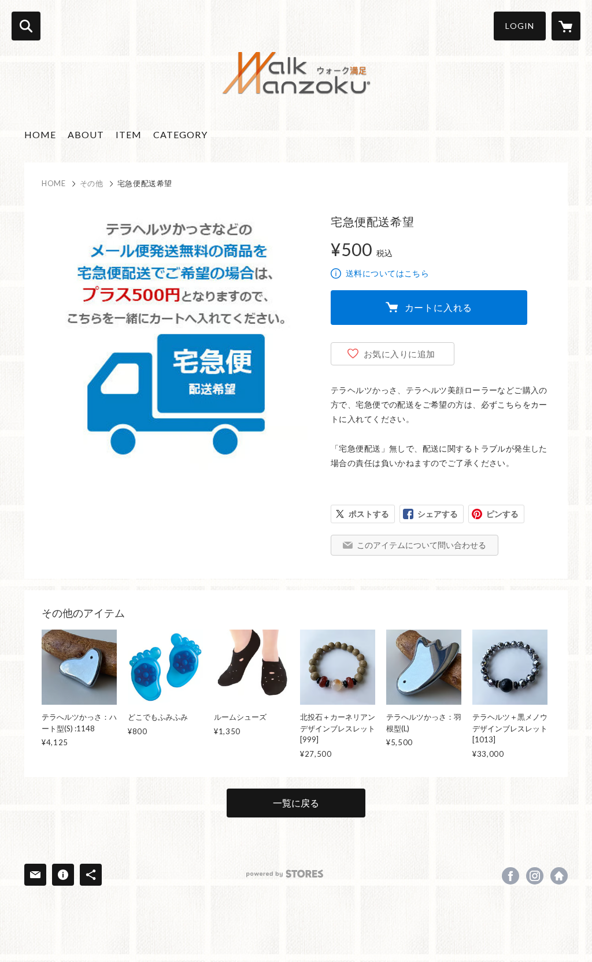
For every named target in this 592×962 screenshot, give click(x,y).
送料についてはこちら (387, 273)
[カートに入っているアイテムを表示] (566, 26)
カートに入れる (439, 307)
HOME (40, 134)
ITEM (129, 134)
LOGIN (519, 26)
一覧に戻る (296, 802)
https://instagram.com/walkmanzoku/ (534, 876)
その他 (91, 183)
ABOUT (86, 134)
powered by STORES (284, 874)
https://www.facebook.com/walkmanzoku (510, 876)
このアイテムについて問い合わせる (421, 545)
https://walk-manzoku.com (559, 876)
